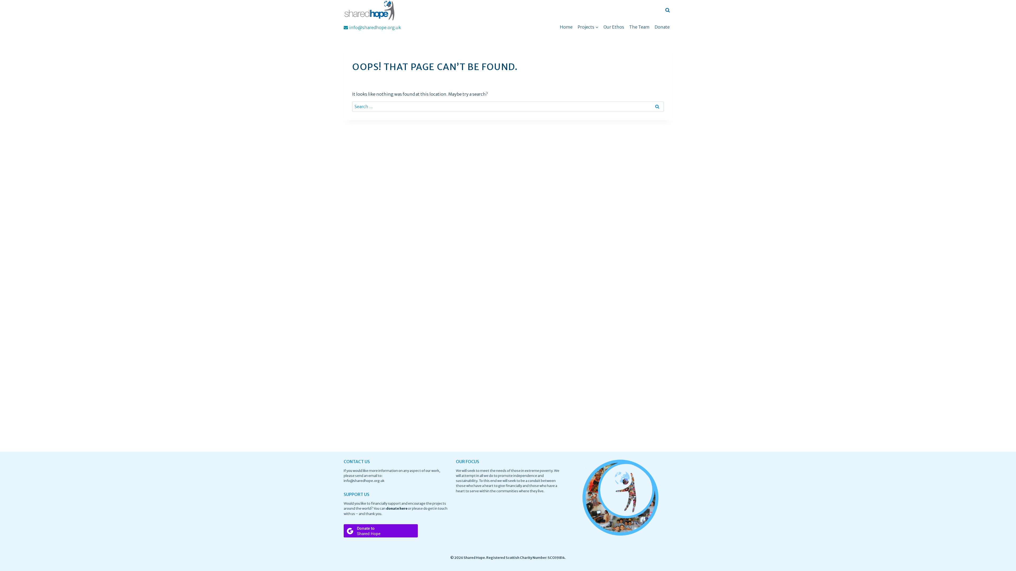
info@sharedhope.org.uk (364, 480)
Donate (662, 27)
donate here (396, 508)
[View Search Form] (667, 10)
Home (566, 27)
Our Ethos (614, 27)
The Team (639, 27)
